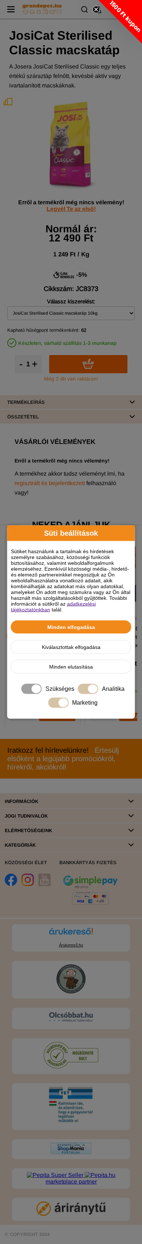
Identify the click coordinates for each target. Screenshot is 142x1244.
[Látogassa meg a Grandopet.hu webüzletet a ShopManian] (71, 1152)
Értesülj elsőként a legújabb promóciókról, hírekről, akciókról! (63, 758)
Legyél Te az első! (71, 209)
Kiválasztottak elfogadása (71, 647)
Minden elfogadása (71, 627)
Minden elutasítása (71, 667)
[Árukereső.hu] (71, 934)
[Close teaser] (96, 9)
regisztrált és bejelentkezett (50, 483)
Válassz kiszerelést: (71, 301)
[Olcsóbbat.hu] (71, 1017)
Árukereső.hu (71, 945)
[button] (120, 22)
